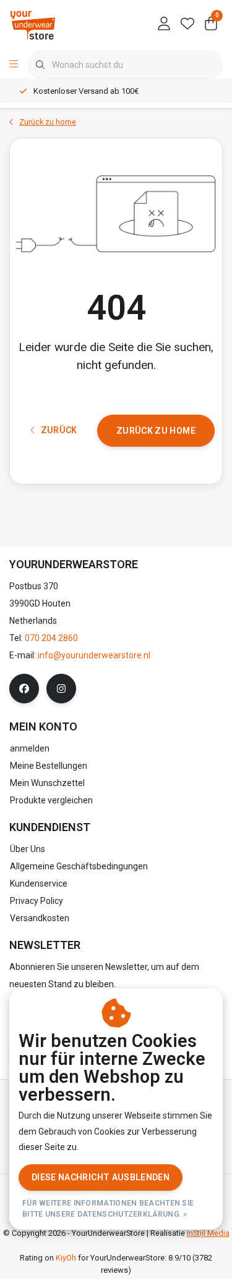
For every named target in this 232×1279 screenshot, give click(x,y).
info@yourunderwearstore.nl (94, 655)
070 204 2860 (51, 638)
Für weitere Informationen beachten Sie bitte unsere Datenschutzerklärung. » (108, 1209)
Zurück (58, 430)
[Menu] (13, 64)
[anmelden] (164, 24)
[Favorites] (187, 24)
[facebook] (24, 688)
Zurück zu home (155, 431)
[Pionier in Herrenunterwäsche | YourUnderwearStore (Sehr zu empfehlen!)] (32, 24)
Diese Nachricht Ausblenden (101, 1177)
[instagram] (61, 688)
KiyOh (66, 1257)
